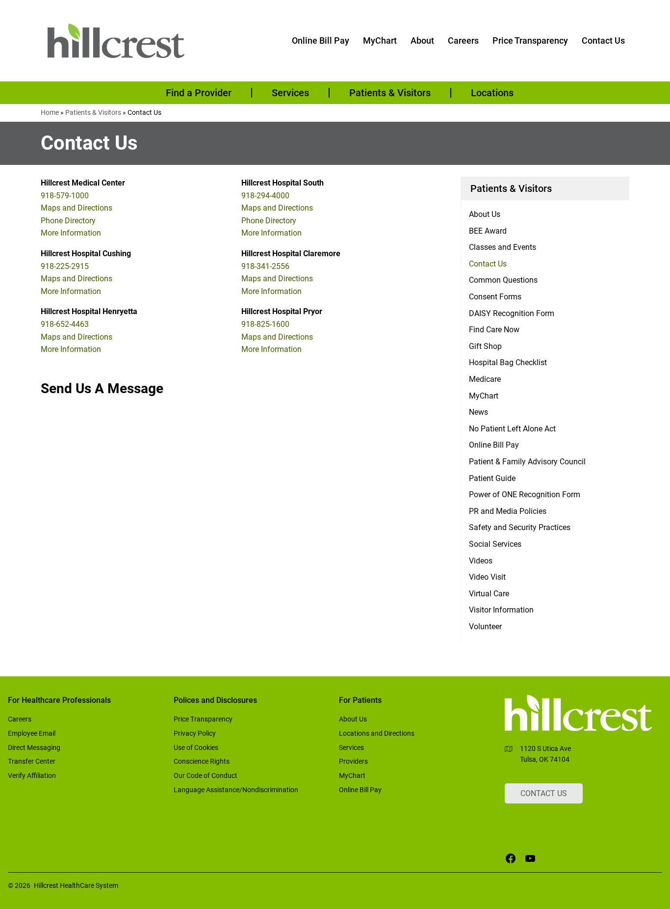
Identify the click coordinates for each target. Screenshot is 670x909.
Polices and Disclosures (215, 700)
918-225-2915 (65, 266)
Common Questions (503, 280)
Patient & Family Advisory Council (527, 461)
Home (50, 112)
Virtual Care (489, 593)
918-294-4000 (265, 195)
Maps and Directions (76, 208)
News (478, 412)
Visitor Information (501, 610)
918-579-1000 (65, 195)
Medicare (485, 379)
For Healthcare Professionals (59, 700)
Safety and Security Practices (519, 527)
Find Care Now (494, 329)
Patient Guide (492, 478)
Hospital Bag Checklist (508, 362)
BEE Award (488, 231)
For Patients (360, 700)
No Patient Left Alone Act (512, 428)
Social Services (495, 544)
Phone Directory (68, 220)
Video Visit (487, 577)
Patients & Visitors (93, 112)
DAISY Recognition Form (511, 313)
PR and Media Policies (507, 511)
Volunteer (485, 626)
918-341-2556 (265, 266)
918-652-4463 (65, 324)
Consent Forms (495, 296)
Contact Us (488, 263)
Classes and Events (502, 247)
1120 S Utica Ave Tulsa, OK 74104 (545, 754)
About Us (484, 214)
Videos (480, 560)
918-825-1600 (265, 324)
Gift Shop (485, 346)
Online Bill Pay (494, 445)
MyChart (483, 396)
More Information (71, 233)
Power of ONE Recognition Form (524, 494)
